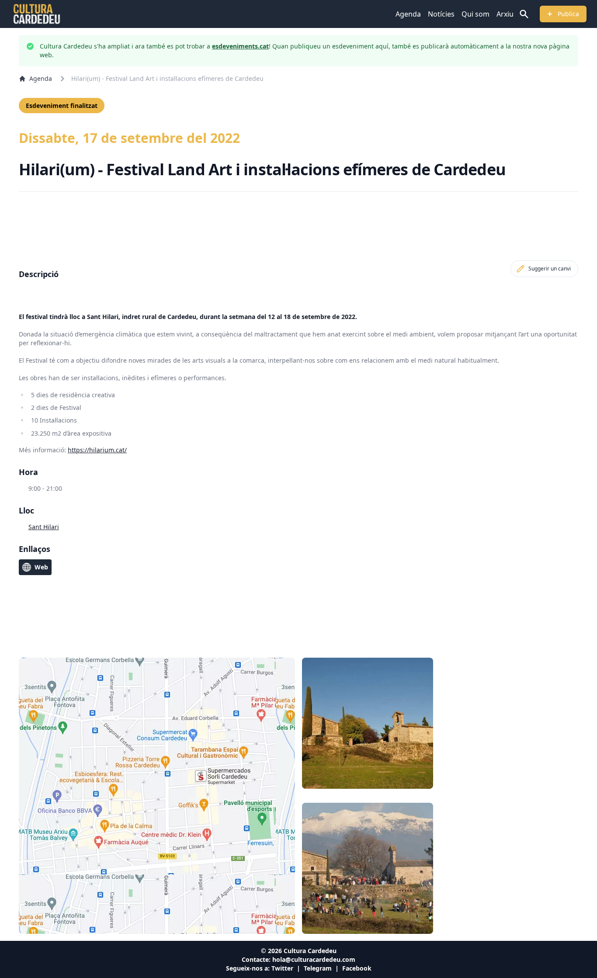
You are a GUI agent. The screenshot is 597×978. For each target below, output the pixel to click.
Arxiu (505, 14)
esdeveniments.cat (240, 46)
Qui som (475, 14)
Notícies (441, 14)
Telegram (318, 968)
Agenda (408, 14)
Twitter (282, 968)
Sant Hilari (43, 527)
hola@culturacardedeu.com (313, 959)
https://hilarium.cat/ (97, 450)
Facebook (356, 968)
